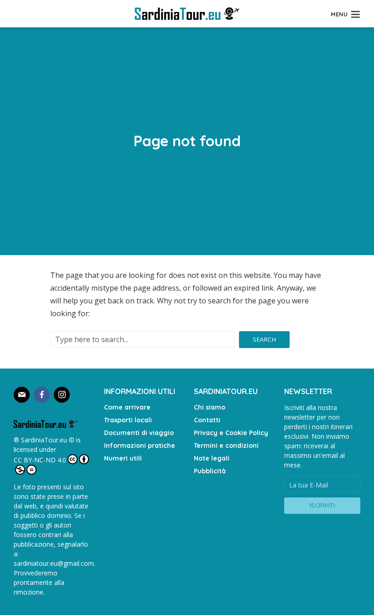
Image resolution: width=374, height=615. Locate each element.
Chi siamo (209, 407)
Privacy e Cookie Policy (231, 433)
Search (264, 339)
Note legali (211, 458)
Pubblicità (210, 471)
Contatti (207, 420)
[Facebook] (42, 395)
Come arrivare (127, 407)
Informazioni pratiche (139, 445)
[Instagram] (62, 395)
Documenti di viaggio (139, 433)
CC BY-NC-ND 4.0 (40, 460)
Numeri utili (123, 458)
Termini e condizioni (226, 445)
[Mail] (22, 395)
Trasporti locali (128, 420)
